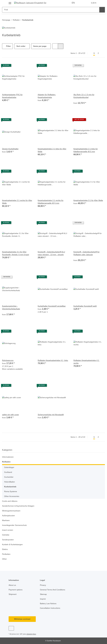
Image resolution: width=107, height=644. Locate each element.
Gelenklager (9, 467)
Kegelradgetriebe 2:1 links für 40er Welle (52, 150)
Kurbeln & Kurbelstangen (12, 544)
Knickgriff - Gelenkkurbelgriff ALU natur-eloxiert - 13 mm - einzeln (51, 253)
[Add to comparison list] (29, 66)
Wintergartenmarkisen (11, 511)
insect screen (7, 530)
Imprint (43, 599)
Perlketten (6, 554)
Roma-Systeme (10, 491)
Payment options (15, 590)
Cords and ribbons (9, 501)
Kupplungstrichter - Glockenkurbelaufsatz (11, 307)
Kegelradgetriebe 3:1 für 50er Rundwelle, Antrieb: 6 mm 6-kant (15, 253)
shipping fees (31, 634)
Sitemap (43, 594)
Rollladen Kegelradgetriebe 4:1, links (53, 360)
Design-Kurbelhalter (10, 149)
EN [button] (73, 3)
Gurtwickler (8, 477)
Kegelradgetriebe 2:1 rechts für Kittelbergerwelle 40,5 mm (50, 201)
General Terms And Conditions (52, 590)
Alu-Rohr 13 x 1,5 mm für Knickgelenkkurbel (83, 96)
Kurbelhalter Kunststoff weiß (85, 306)
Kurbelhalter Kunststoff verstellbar (52, 306)
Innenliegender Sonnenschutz (14, 525)
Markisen (6, 520)
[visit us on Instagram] (11, 628)
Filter (8, 46)
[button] (82, 2)
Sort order (20, 46)
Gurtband (8, 472)
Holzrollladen (9, 482)
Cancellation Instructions (50, 608)
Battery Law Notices (48, 603)
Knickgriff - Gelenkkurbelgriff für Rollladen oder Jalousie (86, 253)
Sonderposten (8, 540)
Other (4, 559)
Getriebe (5, 535)
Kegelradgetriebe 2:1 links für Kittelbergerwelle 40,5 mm (85, 150)
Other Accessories (11, 496)
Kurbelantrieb (10, 487)
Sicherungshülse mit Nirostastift (51, 415)
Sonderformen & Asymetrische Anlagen (18, 506)
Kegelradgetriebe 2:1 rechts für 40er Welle (17, 201)
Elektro (5, 549)
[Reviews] (77, 100)
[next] (102, 53)
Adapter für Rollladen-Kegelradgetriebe (47, 96)
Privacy (43, 585)
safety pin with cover (10, 415)
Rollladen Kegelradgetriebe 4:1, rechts (86, 361)
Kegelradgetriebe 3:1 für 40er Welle (88, 200)
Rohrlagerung (7, 360)
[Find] (102, 10)
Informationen (8, 457)
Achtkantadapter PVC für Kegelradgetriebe (12, 96)
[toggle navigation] (10, 2)
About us (12, 585)
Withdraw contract (22, 619)
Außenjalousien (8, 515)
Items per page (39, 46)
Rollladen (6, 462)
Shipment (12, 594)
